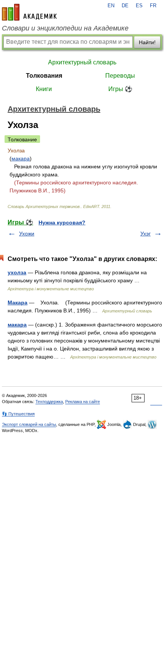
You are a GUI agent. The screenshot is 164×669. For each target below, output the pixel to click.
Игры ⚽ (120, 89)
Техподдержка (49, 401)
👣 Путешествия (18, 413)
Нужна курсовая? (62, 222)
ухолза (17, 272)
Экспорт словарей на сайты (29, 424)
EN (111, 5)
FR (153, 5)
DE (125, 5)
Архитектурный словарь (82, 62)
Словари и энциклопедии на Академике (65, 28)
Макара (17, 302)
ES (139, 5)
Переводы (120, 75)
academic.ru (29, 12)
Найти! (147, 42)
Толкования (44, 75)
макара (20, 158)
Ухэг (145, 233)
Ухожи (26, 233)
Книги (44, 89)
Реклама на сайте (82, 401)
